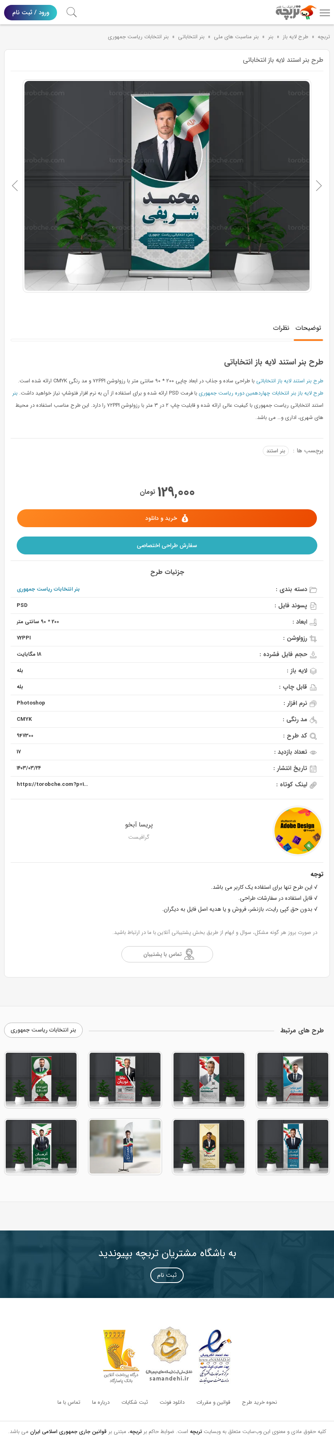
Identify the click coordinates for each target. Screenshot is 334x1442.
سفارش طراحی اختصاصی (167, 545)
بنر (270, 37)
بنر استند (275, 451)
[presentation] (15, 186)
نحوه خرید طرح (259, 1402)
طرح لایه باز (295, 37)
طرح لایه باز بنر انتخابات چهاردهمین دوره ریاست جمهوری (261, 393)
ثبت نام (167, 1275)
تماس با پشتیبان (162, 954)
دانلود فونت (172, 1402)
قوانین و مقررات (213, 1402)
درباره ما (101, 1402)
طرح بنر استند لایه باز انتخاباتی (289, 381)
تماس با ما (68, 1402)
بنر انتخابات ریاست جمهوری (138, 37)
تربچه (324, 37)
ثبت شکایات (134, 1402)
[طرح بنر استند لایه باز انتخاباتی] (167, 186)
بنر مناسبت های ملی (236, 37)
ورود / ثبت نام (30, 12)
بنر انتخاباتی (191, 37)
